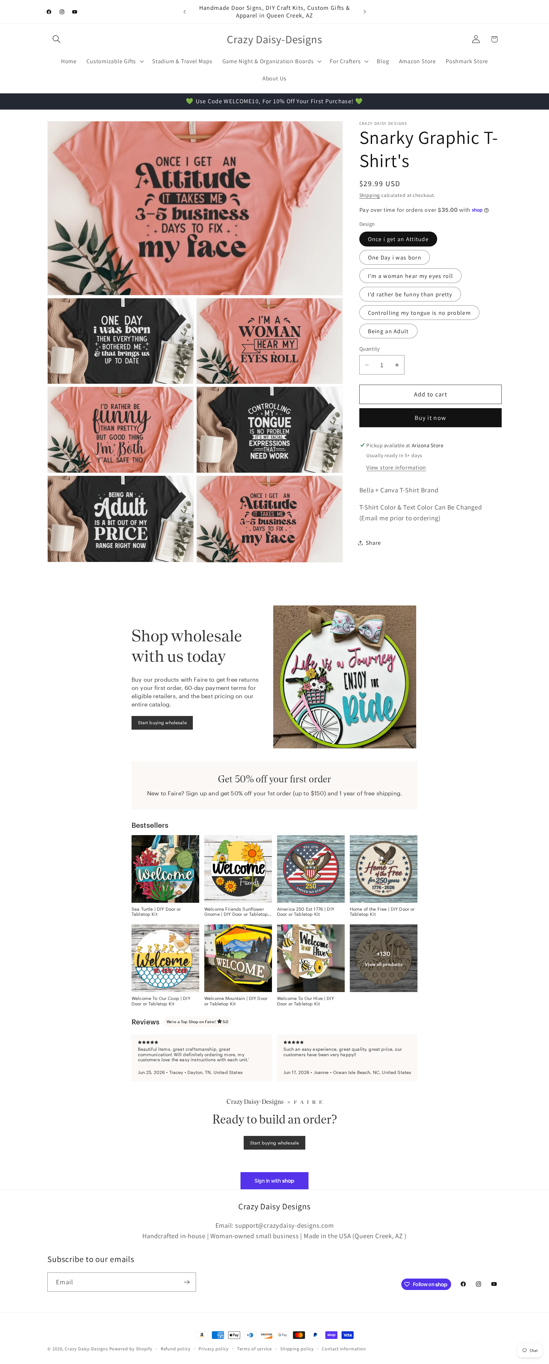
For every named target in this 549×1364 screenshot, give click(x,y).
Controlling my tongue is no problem (419, 312)
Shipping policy (297, 1349)
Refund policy (176, 1349)
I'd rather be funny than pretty (410, 294)
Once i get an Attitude (398, 239)
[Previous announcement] (185, 11)
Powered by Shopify (130, 1349)
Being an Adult (388, 331)
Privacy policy (214, 1349)
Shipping (369, 195)
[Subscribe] (187, 1282)
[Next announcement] (365, 11)
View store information (396, 467)
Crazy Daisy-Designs (86, 1349)
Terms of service (254, 1349)
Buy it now (430, 418)
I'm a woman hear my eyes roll (410, 276)
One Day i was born (394, 257)
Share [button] (373, 542)
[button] (56, 39)
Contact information (344, 1349)
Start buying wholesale (162, 722)
